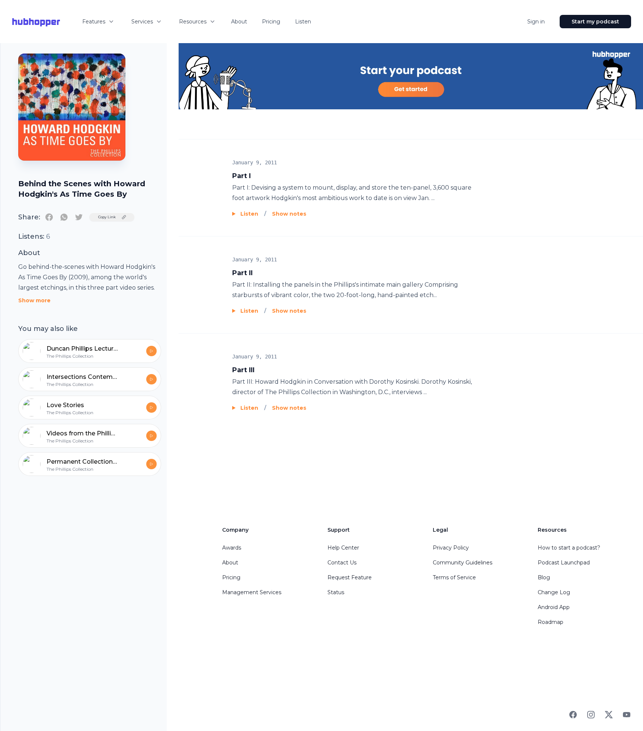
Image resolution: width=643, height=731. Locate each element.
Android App (554, 607)
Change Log (554, 592)
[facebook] (49, 217)
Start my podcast (595, 21)
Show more (34, 300)
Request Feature (349, 577)
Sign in (536, 21)
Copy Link (107, 217)
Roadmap (550, 622)
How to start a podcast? (569, 547)
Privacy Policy (451, 547)
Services (142, 21)
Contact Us (341, 562)
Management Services (251, 592)
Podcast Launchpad (564, 562)
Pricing (271, 21)
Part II (242, 273)
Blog (544, 577)
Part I (241, 176)
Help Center (343, 547)
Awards (231, 547)
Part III (243, 370)
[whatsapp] (64, 217)
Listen (303, 21)
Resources (193, 21)
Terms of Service (454, 577)
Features (93, 21)
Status (335, 592)
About (239, 21)
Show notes (289, 213)
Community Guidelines (462, 562)
